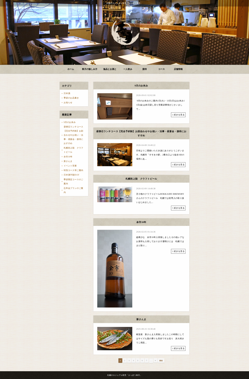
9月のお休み (70, 122)
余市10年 (68, 157)
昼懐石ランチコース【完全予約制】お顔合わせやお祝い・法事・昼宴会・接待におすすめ (73, 135)
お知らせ (68, 102)
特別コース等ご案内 (73, 170)
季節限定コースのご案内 (73, 181)
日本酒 (67, 93)
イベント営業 (70, 166)
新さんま (68, 161)
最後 (161, 360)
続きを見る (179, 115)
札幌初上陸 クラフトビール (73, 150)
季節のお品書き (71, 98)
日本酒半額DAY (71, 175)
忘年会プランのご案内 (73, 190)
